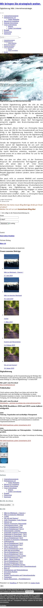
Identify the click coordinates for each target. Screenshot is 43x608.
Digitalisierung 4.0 (10, 17)
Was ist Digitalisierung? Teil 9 (13, 538)
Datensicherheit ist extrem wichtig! (15, 556)
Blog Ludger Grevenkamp (10, 97)
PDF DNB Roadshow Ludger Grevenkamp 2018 (15, 440)
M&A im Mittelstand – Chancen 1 (15, 513)
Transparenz (8, 577)
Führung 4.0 (8, 522)
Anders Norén (35, 583)
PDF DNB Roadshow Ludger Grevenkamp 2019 (15, 425)
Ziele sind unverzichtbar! (12, 550)
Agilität (6, 516)
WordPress (13, 583)
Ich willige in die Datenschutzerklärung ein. (16, 213)
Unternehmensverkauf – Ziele (13, 525)
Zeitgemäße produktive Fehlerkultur (15, 532)
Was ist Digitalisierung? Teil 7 (13, 545)
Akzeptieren (29, 591)
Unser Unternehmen (10, 25)
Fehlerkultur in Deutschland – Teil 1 (15, 536)
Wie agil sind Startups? (11, 518)
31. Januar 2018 (7, 94)
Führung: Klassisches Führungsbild (15, 523)
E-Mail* (2, 219)
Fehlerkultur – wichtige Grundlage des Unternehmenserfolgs (20, 403)
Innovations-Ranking (7, 236)
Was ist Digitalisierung (7, 385)
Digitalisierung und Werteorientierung (17, 82)
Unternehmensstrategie (11, 16)
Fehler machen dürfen (11, 547)
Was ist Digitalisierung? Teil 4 (13, 554)
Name (2, 215)
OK (2, 586)
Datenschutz (8, 32)
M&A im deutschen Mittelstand (14, 515)
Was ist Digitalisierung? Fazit (13, 527)
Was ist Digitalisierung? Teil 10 (14, 529)
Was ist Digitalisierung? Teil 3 (13, 557)
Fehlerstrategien (9, 541)
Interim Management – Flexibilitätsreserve (17, 579)
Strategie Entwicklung (11, 23)
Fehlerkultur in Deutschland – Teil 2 (15, 534)
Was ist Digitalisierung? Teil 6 (13, 548)
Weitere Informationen (18, 591)
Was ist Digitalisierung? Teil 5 (13, 552)
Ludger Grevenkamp (14, 28)
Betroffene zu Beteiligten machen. (15, 564)
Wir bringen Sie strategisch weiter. (20, 3)
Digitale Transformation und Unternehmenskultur (19, 575)
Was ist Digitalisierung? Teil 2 (13, 561)
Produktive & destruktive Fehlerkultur (16, 539)
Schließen (3, 605)
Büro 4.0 (3, 243)
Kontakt (6, 30)
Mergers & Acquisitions (11, 21)
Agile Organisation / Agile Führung (15, 520)
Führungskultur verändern (12, 531)
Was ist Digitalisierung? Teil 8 (13, 543)
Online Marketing (13, 19)
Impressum (7, 33)
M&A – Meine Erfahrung (12, 559)
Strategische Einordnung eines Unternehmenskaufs (20, 566)
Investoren (7, 573)
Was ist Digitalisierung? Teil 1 (13, 563)
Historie (10, 26)
